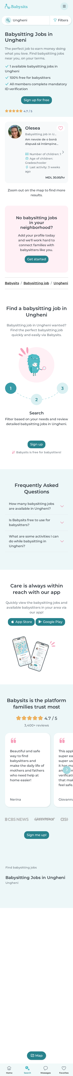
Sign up (36, 444)
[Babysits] (16, 6)
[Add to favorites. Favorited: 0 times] (60, 128)
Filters (62, 20)
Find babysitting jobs (21, 867)
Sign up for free (36, 100)
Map (39, 1055)
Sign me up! (36, 835)
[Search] (8, 20)
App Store (23, 622)
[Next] (67, 770)
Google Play (52, 622)
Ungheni (11, 882)
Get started (36, 259)
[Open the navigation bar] (64, 6)
